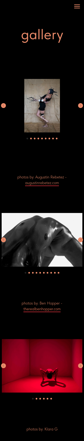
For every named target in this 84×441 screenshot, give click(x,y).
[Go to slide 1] (27, 138)
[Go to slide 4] (38, 138)
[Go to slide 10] (58, 273)
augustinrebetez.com (42, 182)
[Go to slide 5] (42, 138)
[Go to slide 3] (34, 138)
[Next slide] (80, 105)
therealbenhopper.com (42, 308)
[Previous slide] (3, 105)
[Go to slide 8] (53, 138)
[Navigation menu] (77, 6)
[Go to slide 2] (31, 138)
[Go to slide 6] (45, 138)
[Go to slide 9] (56, 138)
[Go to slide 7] (49, 138)
